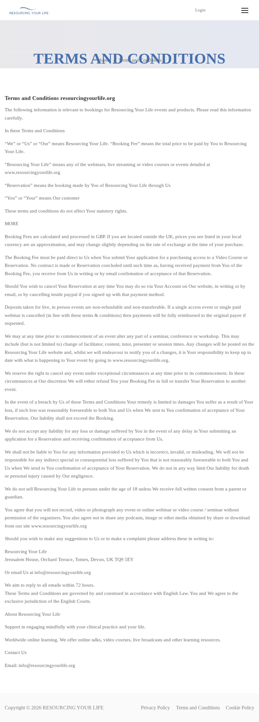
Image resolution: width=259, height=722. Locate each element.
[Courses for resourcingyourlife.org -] (28, 10)
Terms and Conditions (198, 707)
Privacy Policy (155, 707)
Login (200, 10)
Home (104, 60)
